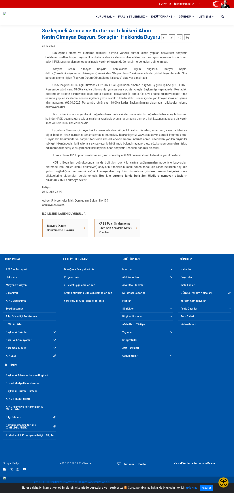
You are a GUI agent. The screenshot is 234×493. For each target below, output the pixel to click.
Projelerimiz (71, 277)
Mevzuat (127, 269)
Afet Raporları (130, 277)
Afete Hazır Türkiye (133, 324)
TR (198, 4)
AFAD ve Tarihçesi (16, 269)
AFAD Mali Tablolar (133, 285)
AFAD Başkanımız (16, 300)
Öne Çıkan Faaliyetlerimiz (79, 269)
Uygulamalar (130, 355)
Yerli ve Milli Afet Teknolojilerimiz (84, 300)
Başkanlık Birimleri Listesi (21, 391)
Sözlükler (128, 308)
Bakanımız (12, 292)
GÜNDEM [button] (185, 16)
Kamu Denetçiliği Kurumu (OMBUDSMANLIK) (21, 426)
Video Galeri (188, 324)
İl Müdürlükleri (14, 324)
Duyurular (186, 277)
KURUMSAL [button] (104, 16)
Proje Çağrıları (189, 308)
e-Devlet (163, 4)
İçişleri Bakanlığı (182, 4)
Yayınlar (127, 332)
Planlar (126, 300)
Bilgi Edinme (13, 417)
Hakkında (11, 277)
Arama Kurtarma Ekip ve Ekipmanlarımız (88, 292)
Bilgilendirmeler (132, 316)
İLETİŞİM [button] (204, 16)
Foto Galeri (187, 316)
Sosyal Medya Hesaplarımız (22, 383)
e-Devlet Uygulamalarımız (79, 285)
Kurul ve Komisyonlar (19, 340)
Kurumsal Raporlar (133, 292)
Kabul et (206, 487)
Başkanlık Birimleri (17, 332)
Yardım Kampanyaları (194, 300)
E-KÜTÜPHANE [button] (162, 16)
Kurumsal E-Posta (135, 464)
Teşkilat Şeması (15, 308)
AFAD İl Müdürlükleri (18, 398)
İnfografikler (129, 340)
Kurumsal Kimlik (16, 347)
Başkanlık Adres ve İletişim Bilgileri (27, 375)
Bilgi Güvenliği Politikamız (21, 316)
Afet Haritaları (130, 347)
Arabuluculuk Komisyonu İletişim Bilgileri (30, 435)
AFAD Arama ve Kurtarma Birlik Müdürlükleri (24, 408)
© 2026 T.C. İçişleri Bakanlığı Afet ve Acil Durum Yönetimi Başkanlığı (71, 482)
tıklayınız (191, 487)
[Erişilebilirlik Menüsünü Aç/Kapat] (223, 482)
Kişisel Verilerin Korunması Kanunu (195, 463)
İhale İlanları (188, 285)
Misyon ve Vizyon (16, 285)
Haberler (186, 269)
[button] (179, 37)
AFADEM (11, 355)
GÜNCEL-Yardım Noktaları (196, 292)
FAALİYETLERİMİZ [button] (131, 16)
